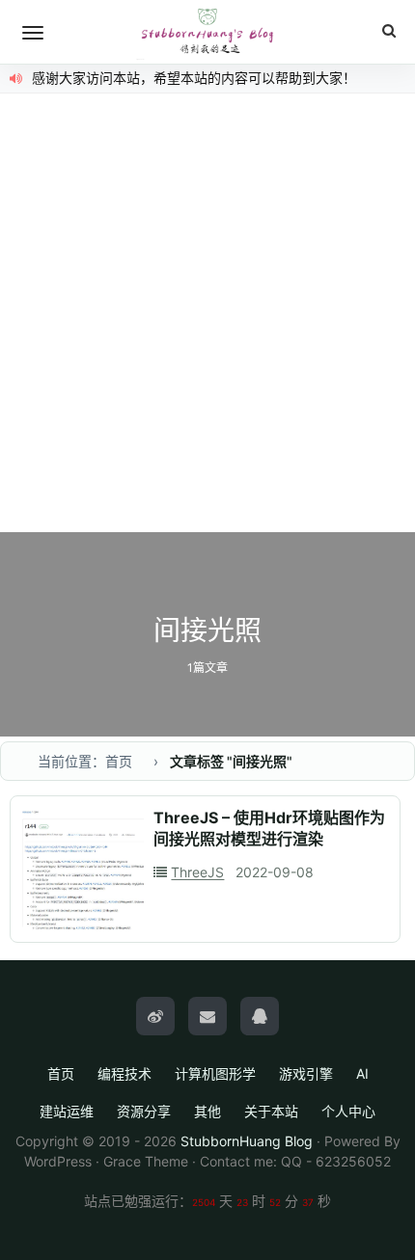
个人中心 (348, 1111)
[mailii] (207, 1016)
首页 (60, 1073)
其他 (207, 1111)
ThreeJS (197, 872)
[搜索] (389, 31)
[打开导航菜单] (33, 33)
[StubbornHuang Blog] (207, 32)
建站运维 (67, 1111)
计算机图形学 (215, 1073)
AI (362, 1073)
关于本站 (271, 1111)
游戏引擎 (306, 1073)
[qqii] (259, 1016)
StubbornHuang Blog (246, 1141)
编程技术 (124, 1073)
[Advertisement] (207, 315)
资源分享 (144, 1111)
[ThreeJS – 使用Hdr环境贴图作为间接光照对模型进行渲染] (83, 868)
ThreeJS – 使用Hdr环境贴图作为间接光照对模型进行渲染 (269, 828)
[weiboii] (155, 1016)
